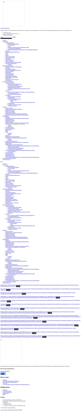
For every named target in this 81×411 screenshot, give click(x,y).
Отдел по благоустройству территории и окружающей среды (21, 92)
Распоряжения (11, 103)
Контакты (8, 117)
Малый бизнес (9, 143)
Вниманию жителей (10, 120)
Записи (9, 125)
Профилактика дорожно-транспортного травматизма (17, 142)
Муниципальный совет (8, 65)
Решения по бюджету (10, 110)
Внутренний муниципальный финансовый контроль (17, 114)
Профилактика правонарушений (13, 136)
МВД (7, 130)
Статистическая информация (14, 48)
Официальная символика (13, 43)
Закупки (10, 64)
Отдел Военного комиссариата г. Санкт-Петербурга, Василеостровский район (22, 157)
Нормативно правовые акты (12, 77)
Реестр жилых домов (10, 56)
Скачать (18, 286)
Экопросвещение (9, 152)
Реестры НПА (14, 100)
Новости (7, 50)
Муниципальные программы (14, 96)
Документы (8, 95)
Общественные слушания (11, 76)
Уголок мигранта (12, 151)
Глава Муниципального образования (14, 66)
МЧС (7, 132)
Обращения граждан (12, 105)
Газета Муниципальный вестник (13, 52)
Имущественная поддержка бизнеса (16, 148)
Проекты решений (10, 71)
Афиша (7, 55)
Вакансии (10, 89)
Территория (8, 58)
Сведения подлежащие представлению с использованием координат (23, 49)
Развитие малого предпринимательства (14, 144)
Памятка (10, 126)
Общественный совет (10, 156)
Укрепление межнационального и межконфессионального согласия (20, 150)
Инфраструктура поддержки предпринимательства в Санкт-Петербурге (23, 145)
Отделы (7, 90)
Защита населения (9, 121)
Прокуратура (8, 129)
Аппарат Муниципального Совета (13, 70)
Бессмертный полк (10, 154)
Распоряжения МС (10, 74)
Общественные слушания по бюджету (14, 109)
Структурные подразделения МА (15, 86)
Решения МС (8, 72)
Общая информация (10, 42)
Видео (7, 53)
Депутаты (8, 68)
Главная (4, 40)
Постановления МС (10, 73)
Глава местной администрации (14, 84)
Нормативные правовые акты (14, 98)
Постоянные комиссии (10, 69)
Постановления (11, 97)
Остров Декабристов (5, 28)
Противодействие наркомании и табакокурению (16, 137)
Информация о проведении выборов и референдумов (17, 118)
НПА (12, 101)
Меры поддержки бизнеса (13, 146)
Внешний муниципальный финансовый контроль (16, 113)
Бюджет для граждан (10, 111)
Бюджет (4, 106)
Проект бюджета (9, 108)
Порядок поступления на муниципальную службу (19, 88)
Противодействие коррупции (9, 158)
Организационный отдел (13, 93)
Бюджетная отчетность (10, 112)
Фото (7, 54)
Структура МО (11, 45)
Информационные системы (14, 87)
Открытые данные (10, 61)
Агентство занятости (10, 128)
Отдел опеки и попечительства (15, 94)
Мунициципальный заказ (11, 63)
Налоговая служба (9, 127)
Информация (6, 116)
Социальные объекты (10, 57)
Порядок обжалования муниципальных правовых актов (23, 102)
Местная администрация (13, 85)
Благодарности (9, 80)
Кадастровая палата (10, 153)
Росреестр (8, 135)
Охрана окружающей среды (12, 141)
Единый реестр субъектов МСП (15, 149)
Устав (9, 46)
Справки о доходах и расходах (12, 79)
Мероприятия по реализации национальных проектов (17, 122)
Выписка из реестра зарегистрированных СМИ (18, 47)
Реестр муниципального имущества (13, 62)
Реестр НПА (8, 78)
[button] (40, 161)
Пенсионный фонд (10, 119)
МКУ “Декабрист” (10, 60)
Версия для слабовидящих (6, 38)
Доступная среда (6, 159)
